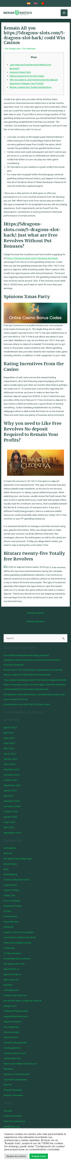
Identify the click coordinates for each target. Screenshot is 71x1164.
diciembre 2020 (12, 801)
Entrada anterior (35, 612)
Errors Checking (12, 900)
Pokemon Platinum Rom (16, 1011)
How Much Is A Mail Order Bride (20, 937)
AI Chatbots (10, 848)
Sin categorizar (13, 48)
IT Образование (12, 953)
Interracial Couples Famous (17, 942)
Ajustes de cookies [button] (16, 1156)
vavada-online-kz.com (15, 1053)
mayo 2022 (9, 743)
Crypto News (10, 885)
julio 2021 (9, 795)
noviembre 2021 (12, 774)
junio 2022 (9, 738)
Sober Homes (11, 1037)
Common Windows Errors (17, 879)
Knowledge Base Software (17, 958)
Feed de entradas (12, 1115)
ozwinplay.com (11, 990)
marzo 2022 (10, 753)
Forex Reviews (11, 921)
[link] (28, 3)
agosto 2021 (10, 790)
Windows (8, 1068)
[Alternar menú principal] (64, 12)
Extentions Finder (12, 906)
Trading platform (12, 1047)
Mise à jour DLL (11, 979)
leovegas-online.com (14, 963)
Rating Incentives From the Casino (27, 75)
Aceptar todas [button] (39, 1156)
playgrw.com (10, 1005)
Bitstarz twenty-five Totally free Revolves (30, 87)
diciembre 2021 (12, 769)
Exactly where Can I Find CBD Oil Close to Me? (27, 704)
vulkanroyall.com (12, 1058)
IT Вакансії (9, 948)
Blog (6, 869)
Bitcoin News (10, 863)
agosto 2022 (10, 727)
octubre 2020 (11, 811)
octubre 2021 (11, 780)
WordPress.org (11, 1126)
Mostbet (8, 984)
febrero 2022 (10, 759)
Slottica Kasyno (11, 1032)
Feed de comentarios (14, 1121)
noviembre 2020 (12, 806)
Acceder (8, 1110)
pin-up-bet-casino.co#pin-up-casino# (22, 1000)
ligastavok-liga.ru (12, 974)
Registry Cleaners (13, 1021)
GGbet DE (8, 927)
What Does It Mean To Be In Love (20, 1063)
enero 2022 (10, 764)
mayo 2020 (9, 822)
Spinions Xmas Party (20, 72)
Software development (15, 1042)
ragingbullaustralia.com (16, 1016)
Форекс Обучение (13, 1095)
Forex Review (10, 916)
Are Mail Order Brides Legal (18, 858)
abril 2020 (9, 827)
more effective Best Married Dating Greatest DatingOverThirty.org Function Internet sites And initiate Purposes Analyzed (32, 660)
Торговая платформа (15, 1079)
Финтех (8, 1084)
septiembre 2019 (12, 832)
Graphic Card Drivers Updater (19, 932)
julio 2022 (9, 732)
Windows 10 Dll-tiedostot (17, 1074)
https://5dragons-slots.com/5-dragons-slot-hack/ (32, 258)
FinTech (7, 911)
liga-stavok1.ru (11, 969)
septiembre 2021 (12, 785)
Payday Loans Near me (15, 995)
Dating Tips (9, 895)
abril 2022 (9, 748)
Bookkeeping (10, 874)
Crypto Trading (11, 890)
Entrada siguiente (35, 621)
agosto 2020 (10, 816)
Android (8, 853)
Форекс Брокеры (13, 1089)
